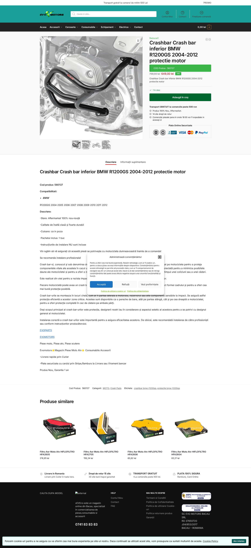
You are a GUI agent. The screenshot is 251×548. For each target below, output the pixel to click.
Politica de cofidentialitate (138, 291)
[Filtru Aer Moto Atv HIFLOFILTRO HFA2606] (147, 428)
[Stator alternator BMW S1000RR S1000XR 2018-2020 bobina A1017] (206, 39)
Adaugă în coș (180, 97)
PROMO (207, 2)
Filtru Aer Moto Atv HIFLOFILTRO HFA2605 (57, 453)
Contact (182, 16)
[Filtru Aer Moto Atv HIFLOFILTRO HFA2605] (59, 428)
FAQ (113, 506)
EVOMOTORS (47, 336)
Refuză (125, 284)
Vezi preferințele (149, 284)
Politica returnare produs (159, 513)
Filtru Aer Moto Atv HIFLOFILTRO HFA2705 (101, 453)
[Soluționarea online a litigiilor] (196, 508)
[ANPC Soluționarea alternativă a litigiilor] (196, 496)
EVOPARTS (46, 330)
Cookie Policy (210, 541)
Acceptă (101, 284)
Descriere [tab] (110, 162)
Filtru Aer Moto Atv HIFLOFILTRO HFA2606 (145, 453)
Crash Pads (115, 388)
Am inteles (238, 541)
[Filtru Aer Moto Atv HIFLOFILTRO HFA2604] (191, 428)
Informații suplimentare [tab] (133, 162)
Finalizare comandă (201, 16)
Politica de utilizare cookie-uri (113, 291)
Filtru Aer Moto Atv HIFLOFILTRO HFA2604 (188, 453)
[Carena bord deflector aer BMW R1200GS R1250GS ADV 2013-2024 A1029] (209, 39)
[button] (159, 257)
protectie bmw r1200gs (168, 388)
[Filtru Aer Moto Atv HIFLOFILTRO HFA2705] (103, 428)
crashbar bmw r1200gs (145, 388)
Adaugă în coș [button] (59, 464)
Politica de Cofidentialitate (160, 502)
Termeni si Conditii (156, 498)
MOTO (106, 388)
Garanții (150, 517)
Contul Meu (167, 16)
